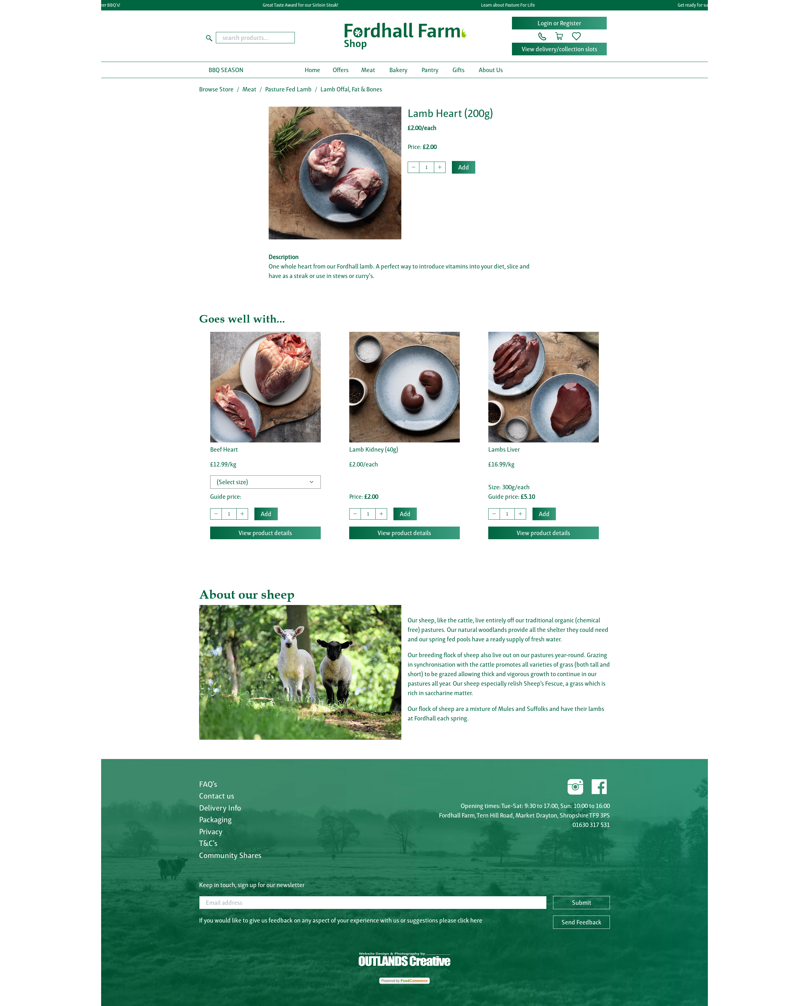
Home (312, 70)
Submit (581, 902)
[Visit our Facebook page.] (599, 785)
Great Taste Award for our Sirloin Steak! (277, 5)
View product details (265, 533)
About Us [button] (491, 70)
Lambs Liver (504, 449)
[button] (542, 36)
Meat (249, 89)
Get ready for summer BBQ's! (681, 5)
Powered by (404, 981)
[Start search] (209, 37)
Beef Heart (224, 449)
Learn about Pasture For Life (484, 5)
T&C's (208, 843)
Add (463, 167)
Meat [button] (368, 70)
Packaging (215, 819)
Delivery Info (220, 807)
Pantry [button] (430, 70)
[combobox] (267, 37)
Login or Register (559, 23)
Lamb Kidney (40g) (373, 449)
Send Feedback (581, 922)
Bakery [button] (398, 70)
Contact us (216, 795)
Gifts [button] (459, 70)
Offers (341, 70)
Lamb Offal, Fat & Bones (351, 89)
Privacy (210, 831)
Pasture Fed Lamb (288, 89)
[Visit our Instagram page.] (575, 785)
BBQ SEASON (226, 70)
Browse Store (216, 89)
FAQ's (208, 784)
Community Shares (230, 855)
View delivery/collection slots (559, 49)
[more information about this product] (265, 386)
